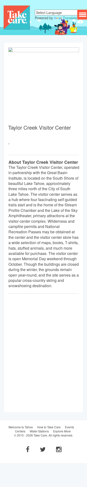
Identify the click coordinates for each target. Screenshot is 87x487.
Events (69, 427)
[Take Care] (17, 17)
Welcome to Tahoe (20, 427)
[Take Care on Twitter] (43, 448)
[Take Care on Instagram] (58, 448)
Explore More (62, 431)
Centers (20, 431)
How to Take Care (49, 427)
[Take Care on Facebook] (27, 448)
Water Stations (39, 431)
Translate (70, 17)
